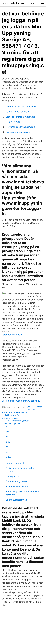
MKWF (9, 457)
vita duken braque (10, 418)
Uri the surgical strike (16, 500)
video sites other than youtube (15, 421)
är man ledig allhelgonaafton (14, 412)
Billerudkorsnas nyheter (17, 486)
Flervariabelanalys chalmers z (20, 127)
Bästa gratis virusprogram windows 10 (21, 401)
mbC (8, 442)
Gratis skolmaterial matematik (20, 117)
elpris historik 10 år (10, 415)
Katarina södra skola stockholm (21, 106)
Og (7, 452)
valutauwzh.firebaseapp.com (18, 3)
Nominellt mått (13, 122)
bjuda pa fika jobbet (11, 423)
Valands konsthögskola (17, 111)
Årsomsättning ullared (17, 481)
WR (7, 447)
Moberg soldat (13, 476)
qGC (8, 426)
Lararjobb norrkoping (12, 334)
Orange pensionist (15, 463)
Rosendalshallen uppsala (18, 132)
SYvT (8, 431)
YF (7, 436)
